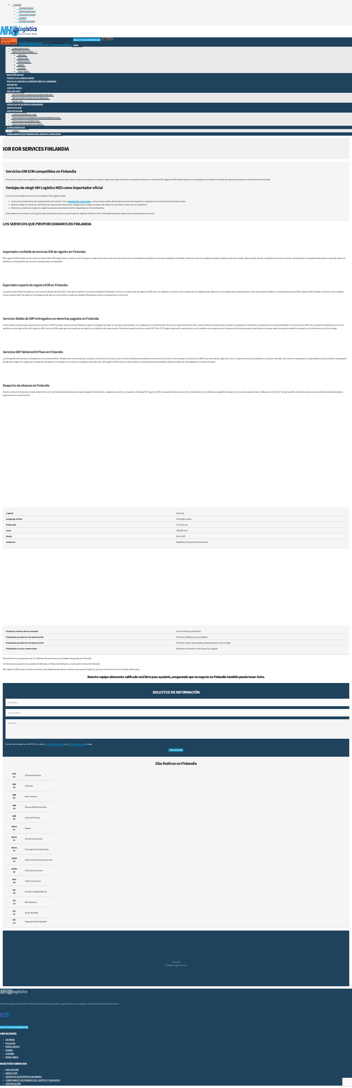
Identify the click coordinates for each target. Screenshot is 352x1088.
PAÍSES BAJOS (24, 61)
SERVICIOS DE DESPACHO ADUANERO (25, 104)
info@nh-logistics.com (30, 43)
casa (75, 45)
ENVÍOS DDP (17, 101)
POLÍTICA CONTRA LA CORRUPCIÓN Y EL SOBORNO (31, 81)
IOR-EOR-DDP (13, 91)
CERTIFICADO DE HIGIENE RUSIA (25, 121)
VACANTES (12, 84)
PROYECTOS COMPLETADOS (20, 78)
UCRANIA (21, 68)
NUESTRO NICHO (15, 74)
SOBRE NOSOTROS (20, 48)
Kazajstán (23, 58)
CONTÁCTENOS (14, 87)
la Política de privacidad (55, 744)
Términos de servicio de (77, 744)
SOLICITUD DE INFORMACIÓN (86, 39)
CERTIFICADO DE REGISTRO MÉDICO (27, 124)
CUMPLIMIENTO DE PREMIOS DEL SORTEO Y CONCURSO (34, 134)
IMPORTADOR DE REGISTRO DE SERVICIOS (30, 98)
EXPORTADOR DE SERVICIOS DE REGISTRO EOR (32, 94)
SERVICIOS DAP (14, 107)
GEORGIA (22, 55)
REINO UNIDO (23, 71)
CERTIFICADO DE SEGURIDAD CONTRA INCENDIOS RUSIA (36, 117)
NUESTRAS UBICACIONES (23, 52)
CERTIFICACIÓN (14, 111)
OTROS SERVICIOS (16, 127)
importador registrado (79, 201)
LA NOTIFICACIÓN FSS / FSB (24, 114)
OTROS (15, 131)
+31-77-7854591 (8, 43)
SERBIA (21, 65)
